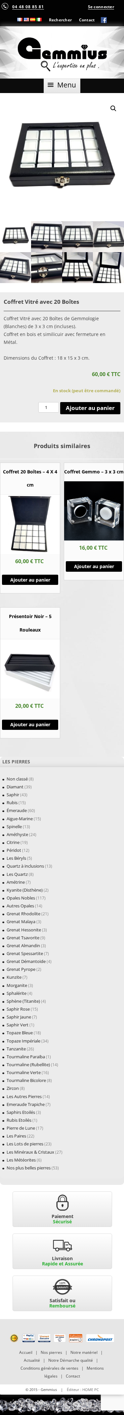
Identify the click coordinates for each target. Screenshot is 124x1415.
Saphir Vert (17, 1025)
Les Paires (16, 1136)
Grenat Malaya (21, 921)
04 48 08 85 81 (28, 6)
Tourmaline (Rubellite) (28, 1064)
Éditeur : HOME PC (83, 1389)
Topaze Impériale (23, 1041)
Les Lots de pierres (25, 1144)
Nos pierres (51, 1352)
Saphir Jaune (19, 1017)
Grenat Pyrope (21, 969)
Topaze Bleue (20, 1033)
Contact (87, 19)
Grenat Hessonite (24, 930)
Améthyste (17, 834)
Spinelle (14, 826)
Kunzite (14, 977)
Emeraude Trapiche (26, 1104)
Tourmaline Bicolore (26, 1080)
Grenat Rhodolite (23, 914)
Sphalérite (16, 993)
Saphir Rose (18, 1009)
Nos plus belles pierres (29, 1168)
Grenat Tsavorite (23, 938)
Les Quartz (17, 874)
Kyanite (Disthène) (25, 890)
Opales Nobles (21, 898)
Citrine (13, 842)
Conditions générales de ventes (49, 1368)
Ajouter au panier (90, 408)
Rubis (12, 802)
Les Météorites (21, 1160)
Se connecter (101, 6)
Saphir (13, 795)
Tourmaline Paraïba (26, 1057)
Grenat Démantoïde (26, 961)
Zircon (13, 1088)
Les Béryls (16, 858)
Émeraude (17, 810)
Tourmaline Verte (24, 1072)
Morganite (17, 985)
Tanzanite (16, 1049)
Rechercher (60, 19)
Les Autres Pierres (24, 1096)
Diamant (15, 787)
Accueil (25, 1352)
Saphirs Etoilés (21, 1112)
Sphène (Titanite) (23, 1001)
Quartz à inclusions (25, 866)
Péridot (14, 850)
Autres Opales (20, 906)
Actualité (32, 1360)
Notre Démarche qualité (70, 1360)
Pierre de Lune (21, 1128)
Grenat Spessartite (25, 953)
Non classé (17, 779)
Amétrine (16, 882)
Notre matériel (84, 1352)
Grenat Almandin (23, 945)
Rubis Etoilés (19, 1120)
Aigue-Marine (20, 819)
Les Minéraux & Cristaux (30, 1152)
